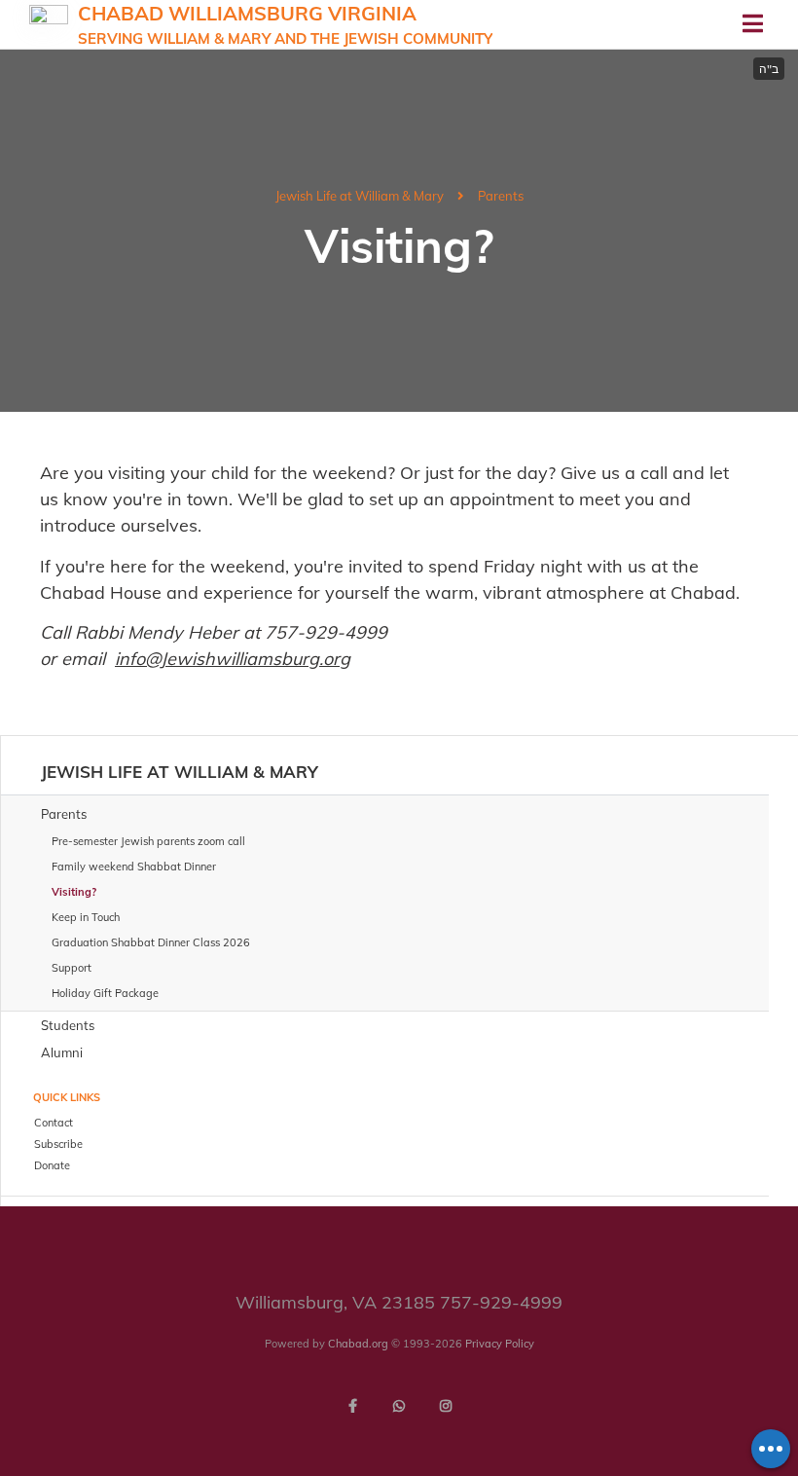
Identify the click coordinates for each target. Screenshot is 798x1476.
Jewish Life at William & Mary (359, 195)
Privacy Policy (499, 1343)
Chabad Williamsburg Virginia (285, 24)
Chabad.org (358, 1343)
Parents (501, 195)
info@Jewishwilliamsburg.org (232, 658)
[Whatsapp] (399, 1405)
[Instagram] (445, 1405)
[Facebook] (352, 1405)
